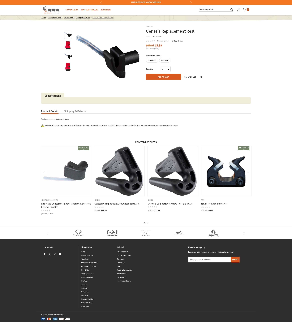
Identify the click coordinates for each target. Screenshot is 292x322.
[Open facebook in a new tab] (45, 254)
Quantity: (149, 69)
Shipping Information (124, 270)
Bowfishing (85, 270)
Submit (235, 259)
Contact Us (121, 263)
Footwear (84, 295)
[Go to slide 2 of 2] (147, 222)
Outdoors (84, 292)
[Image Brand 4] (146, 233)
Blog (118, 266)
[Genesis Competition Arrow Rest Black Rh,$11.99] (119, 171)
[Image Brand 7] (213, 233)
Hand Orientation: (153, 55)
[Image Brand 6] (180, 233)
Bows (83, 252)
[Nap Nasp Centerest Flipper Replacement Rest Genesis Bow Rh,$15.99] (66, 171)
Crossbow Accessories (89, 263)
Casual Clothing (86, 303)
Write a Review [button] (177, 41)
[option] (78, 233)
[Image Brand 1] (78, 233)
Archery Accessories (88, 266)
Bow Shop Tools (87, 277)
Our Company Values (124, 255)
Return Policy (121, 273)
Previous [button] (101, 2)
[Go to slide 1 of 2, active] (144, 222)
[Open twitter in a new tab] (50, 254)
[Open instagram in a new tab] (55, 254)
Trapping (84, 288)
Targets (84, 284)
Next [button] (191, 2)
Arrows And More (87, 273)
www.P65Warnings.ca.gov (169, 125)
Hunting (84, 281)
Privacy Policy (121, 277)
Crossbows (85, 259)
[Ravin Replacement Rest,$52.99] (226, 171)
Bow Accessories (87, 255)
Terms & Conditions (124, 281)
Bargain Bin (85, 306)
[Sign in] (239, 10)
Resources (120, 259)
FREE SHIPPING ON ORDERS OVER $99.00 (146, 2)
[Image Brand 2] (112, 233)
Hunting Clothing (87, 299)
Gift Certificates (122, 252)
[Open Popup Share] (201, 77)
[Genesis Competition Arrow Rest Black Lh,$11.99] (172, 171)
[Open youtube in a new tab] (60, 254)
